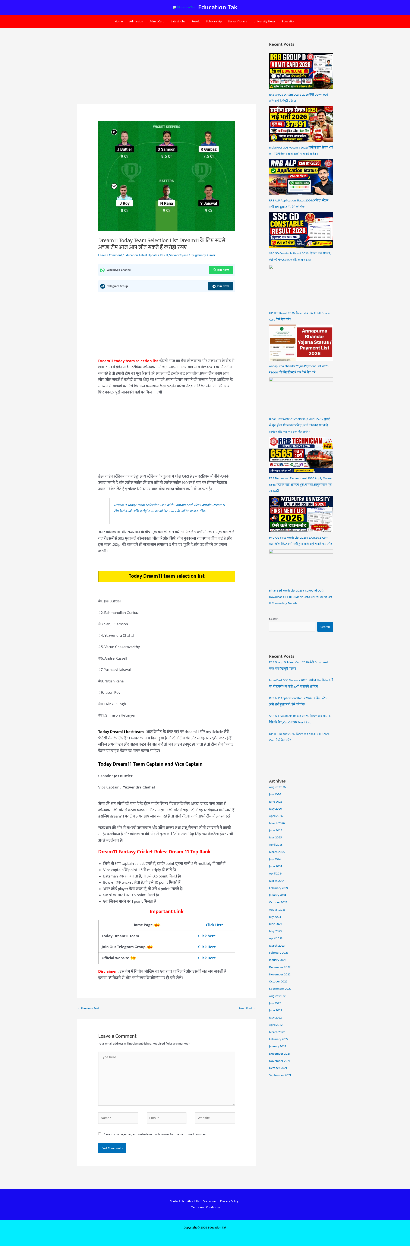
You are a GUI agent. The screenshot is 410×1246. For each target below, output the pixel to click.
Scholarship (214, 21)
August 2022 (277, 996)
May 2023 (275, 931)
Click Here (215, 925)
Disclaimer (210, 1201)
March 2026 (277, 823)
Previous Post (88, 1008)
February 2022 (278, 1039)
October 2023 (278, 902)
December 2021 (279, 1053)
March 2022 (277, 1032)
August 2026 (277, 787)
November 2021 (279, 1061)
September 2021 (280, 1075)
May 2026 (275, 808)
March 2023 (277, 945)
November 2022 (279, 974)
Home (119, 21)
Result (196, 21)
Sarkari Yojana (237, 21)
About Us (193, 1201)
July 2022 (275, 1003)
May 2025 (275, 837)
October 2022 (278, 981)
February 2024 (278, 888)
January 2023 (277, 960)
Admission (136, 21)
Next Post (247, 1008)
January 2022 (277, 1046)
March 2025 (277, 852)
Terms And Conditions (205, 1207)
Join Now (223, 270)
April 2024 (276, 873)
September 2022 (280, 988)
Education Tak (217, 7)
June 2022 (275, 1010)
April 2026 (276, 816)
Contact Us (177, 1201)
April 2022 (276, 1024)
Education (288, 21)
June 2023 (275, 924)
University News (264, 21)
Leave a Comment (110, 255)
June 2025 (275, 830)
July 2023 (275, 917)
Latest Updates (149, 255)
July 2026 (275, 794)
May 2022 (275, 1017)
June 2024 (275, 866)
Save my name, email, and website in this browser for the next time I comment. (156, 1134)
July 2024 (275, 859)
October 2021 (278, 1068)
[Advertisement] (166, 72)
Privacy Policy (229, 1201)
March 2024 (277, 880)
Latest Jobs (178, 21)
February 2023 (278, 952)
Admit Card (156, 21)
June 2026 (275, 801)
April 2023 (276, 938)
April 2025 (276, 844)
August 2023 (277, 909)
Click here (207, 936)
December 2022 (279, 967)
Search (273, 618)
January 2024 (277, 895)
